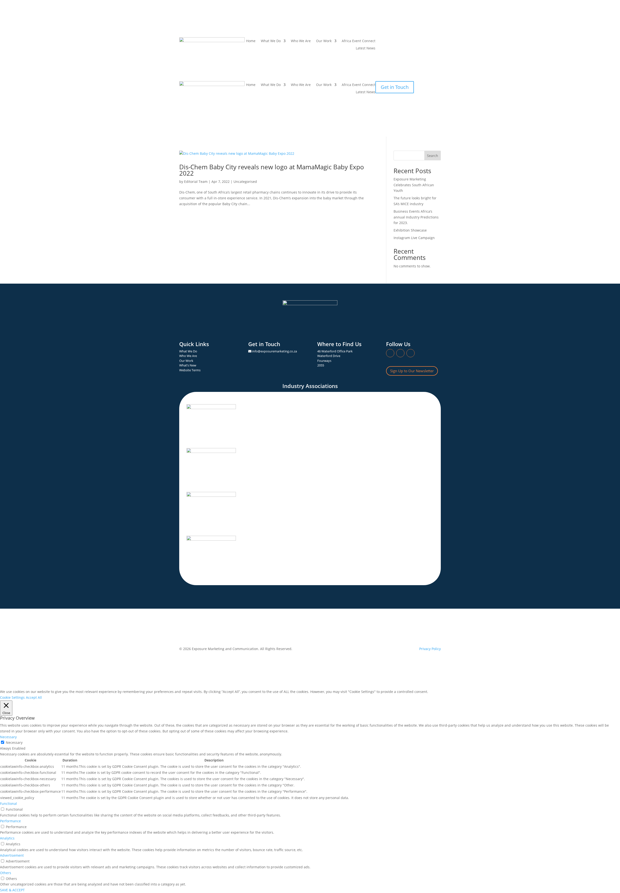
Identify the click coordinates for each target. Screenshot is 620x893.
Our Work (324, 41)
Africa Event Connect (358, 41)
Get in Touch (395, 87)
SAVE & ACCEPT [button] (12, 890)
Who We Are (301, 41)
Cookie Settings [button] (12, 697)
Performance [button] (10, 821)
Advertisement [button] (12, 855)
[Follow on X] (399, 41)
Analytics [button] (7, 838)
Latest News (365, 48)
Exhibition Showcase (410, 230)
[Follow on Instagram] (389, 41)
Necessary (14, 742)
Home (251, 41)
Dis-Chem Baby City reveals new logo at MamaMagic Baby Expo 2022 (271, 170)
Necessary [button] (8, 737)
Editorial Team (196, 181)
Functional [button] (8, 803)
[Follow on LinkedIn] (379, 41)
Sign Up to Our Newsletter (412, 370)
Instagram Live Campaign (414, 237)
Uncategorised (245, 181)
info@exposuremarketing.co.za (274, 351)
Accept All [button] (34, 697)
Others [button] (5, 872)
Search (432, 155)
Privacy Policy (430, 648)
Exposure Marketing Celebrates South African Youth (414, 185)
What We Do (271, 85)
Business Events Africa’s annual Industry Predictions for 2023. (416, 217)
